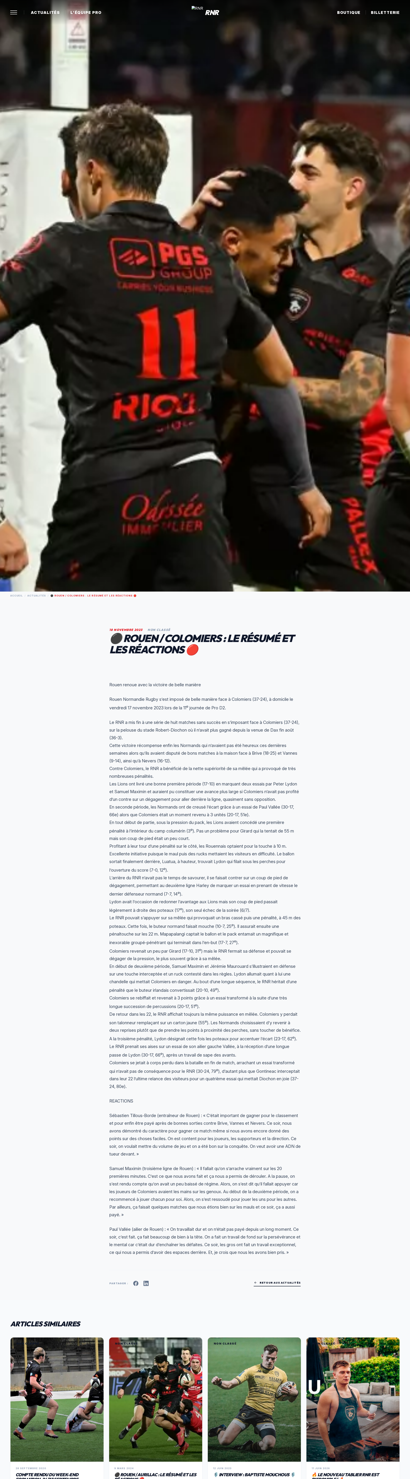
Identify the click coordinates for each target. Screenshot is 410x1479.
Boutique (348, 12)
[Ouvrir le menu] (13, 12)
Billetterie (385, 12)
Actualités (45, 12)
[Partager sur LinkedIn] (146, 1283)
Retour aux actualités (277, 1283)
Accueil (16, 595)
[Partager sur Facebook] (135, 1283)
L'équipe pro (86, 12)
